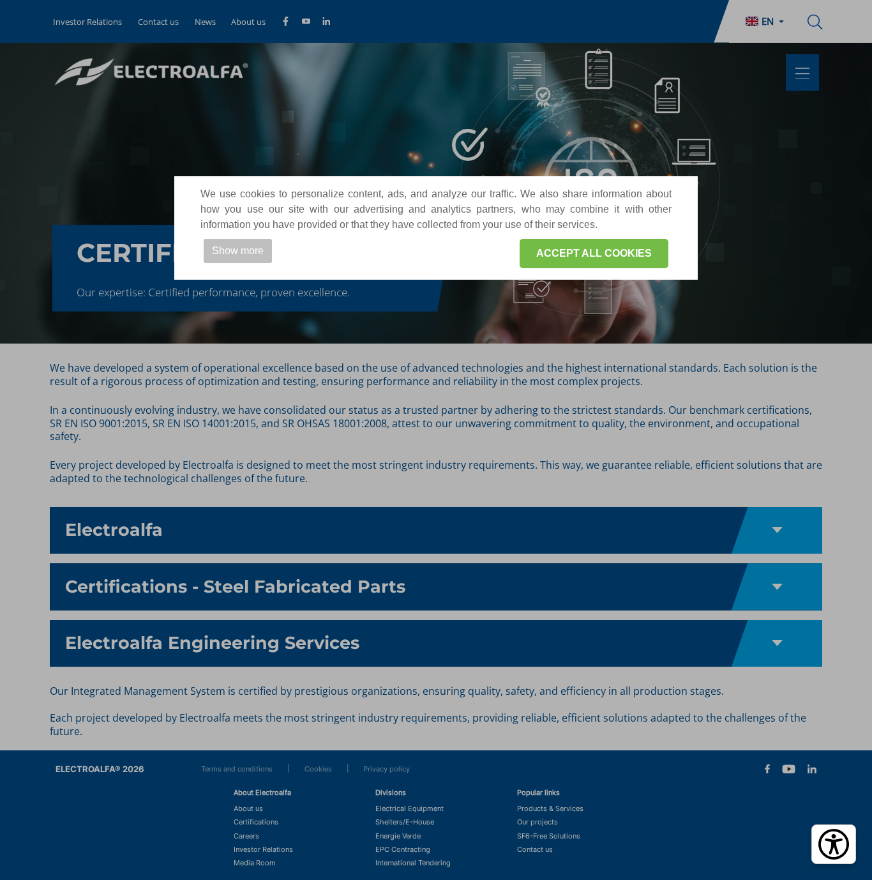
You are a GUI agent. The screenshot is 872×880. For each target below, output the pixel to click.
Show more (238, 250)
